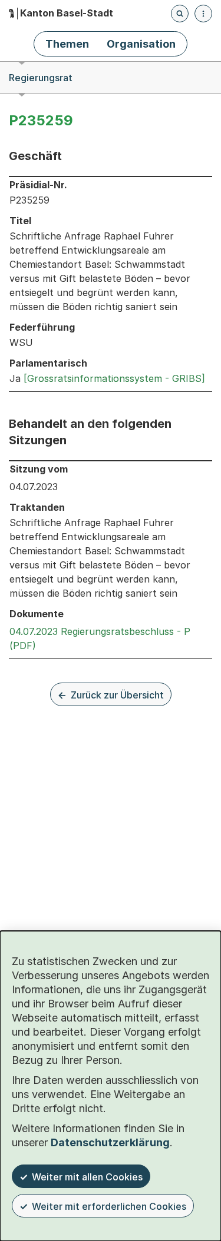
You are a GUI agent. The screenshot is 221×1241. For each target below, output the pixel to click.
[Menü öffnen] (203, 13)
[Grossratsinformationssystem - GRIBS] (114, 378)
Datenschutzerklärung (110, 1142)
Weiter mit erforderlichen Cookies (109, 1206)
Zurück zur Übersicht (117, 695)
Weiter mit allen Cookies (87, 1177)
